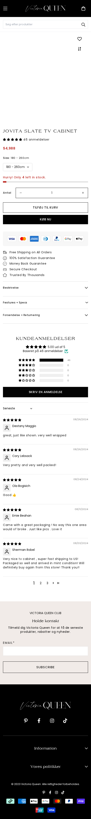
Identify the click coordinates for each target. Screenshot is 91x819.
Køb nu (45, 219)
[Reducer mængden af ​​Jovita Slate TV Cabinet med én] (21, 193)
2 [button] (40, 583)
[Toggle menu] (12, 9)
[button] (13, 139)
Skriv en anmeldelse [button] (45, 392)
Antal (7, 193)
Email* (9, 643)
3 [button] (47, 583)
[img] (12, 420)
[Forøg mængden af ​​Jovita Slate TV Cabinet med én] (83, 193)
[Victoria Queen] (45, 8)
